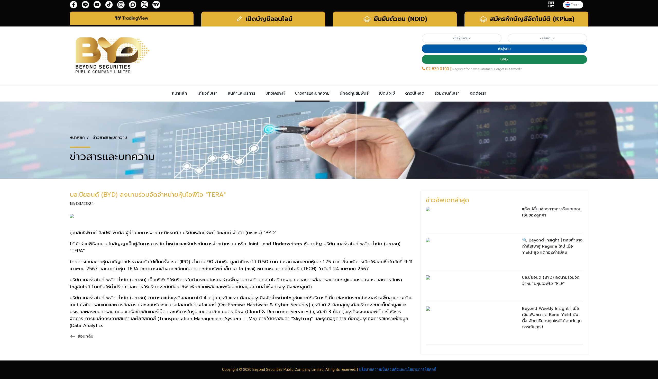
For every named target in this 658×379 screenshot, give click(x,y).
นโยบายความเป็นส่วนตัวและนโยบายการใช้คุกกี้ (397, 369)
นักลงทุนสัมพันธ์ (354, 93)
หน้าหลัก (179, 93)
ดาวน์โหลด (414, 93)
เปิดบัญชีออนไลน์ (267, 19)
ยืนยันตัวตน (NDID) (399, 19)
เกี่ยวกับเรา (207, 93)
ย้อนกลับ (84, 336)
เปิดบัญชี (387, 93)
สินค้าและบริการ (241, 93)
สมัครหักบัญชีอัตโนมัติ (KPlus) (531, 19)
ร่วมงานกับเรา (447, 93)
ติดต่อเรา (478, 93)
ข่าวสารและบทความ (312, 93)
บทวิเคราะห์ (275, 93)
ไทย (574, 4)
